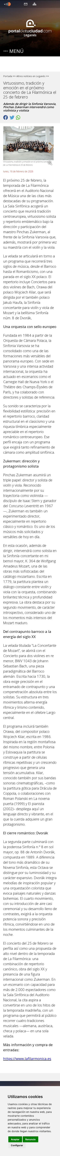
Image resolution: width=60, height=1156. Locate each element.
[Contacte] (26, 4)
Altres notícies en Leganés (30, 76)
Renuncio (30, 1139)
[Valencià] (7, 4)
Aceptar (15, 1139)
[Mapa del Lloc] (34, 4)
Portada (7, 76)
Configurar (17, 1145)
